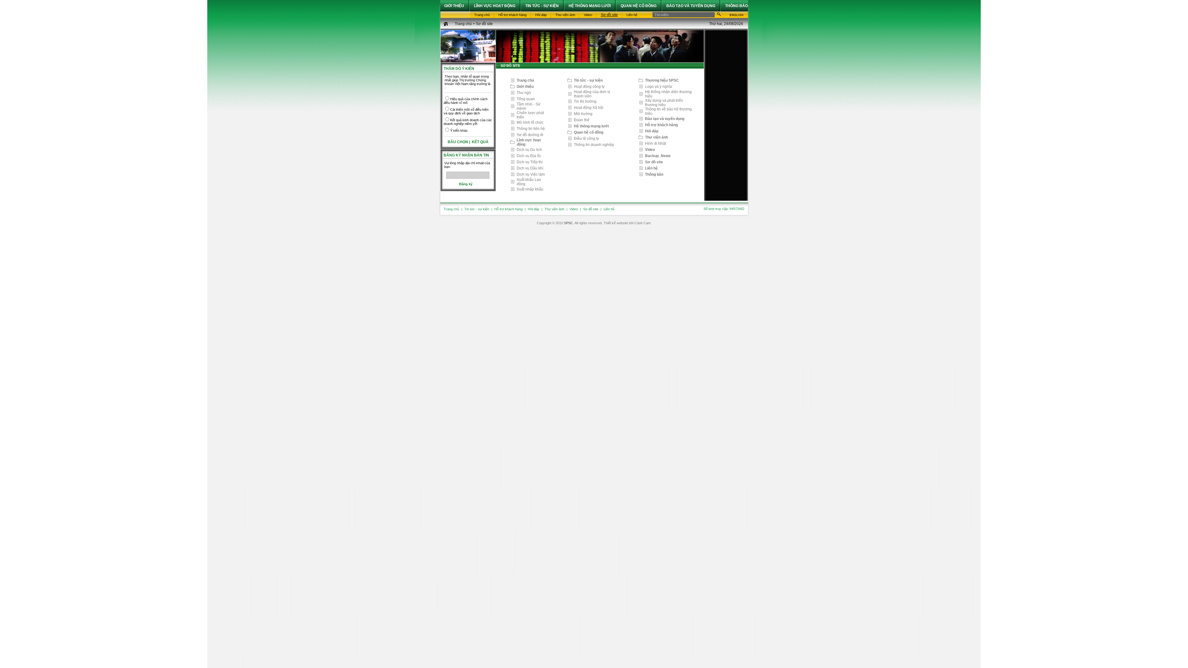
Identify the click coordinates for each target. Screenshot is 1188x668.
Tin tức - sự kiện (588, 80)
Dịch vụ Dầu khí (530, 168)
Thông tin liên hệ (531, 128)
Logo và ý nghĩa (658, 86)
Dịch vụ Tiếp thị (530, 162)
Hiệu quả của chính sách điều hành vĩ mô (466, 101)
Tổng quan (526, 99)
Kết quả (480, 142)
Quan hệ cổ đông (588, 132)
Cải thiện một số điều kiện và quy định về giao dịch (466, 111)
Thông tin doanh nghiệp (594, 145)
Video (650, 150)
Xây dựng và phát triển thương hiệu (664, 102)
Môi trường (583, 114)
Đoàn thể (581, 120)
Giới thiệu (525, 86)
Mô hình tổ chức (530, 122)
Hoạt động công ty (589, 86)
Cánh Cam (643, 223)
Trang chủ (463, 24)
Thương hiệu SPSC (662, 80)
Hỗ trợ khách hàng (661, 125)
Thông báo (654, 174)
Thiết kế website (616, 223)
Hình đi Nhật (655, 143)
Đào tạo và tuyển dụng (664, 119)
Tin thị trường (585, 101)
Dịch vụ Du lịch (529, 150)
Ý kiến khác (459, 130)
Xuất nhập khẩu (530, 189)
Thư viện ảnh (656, 137)
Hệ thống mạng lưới (591, 126)
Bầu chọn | (459, 142)
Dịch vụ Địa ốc (529, 156)
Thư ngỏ (524, 93)
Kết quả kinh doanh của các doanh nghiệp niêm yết (468, 122)
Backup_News (658, 156)
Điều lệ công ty (586, 138)
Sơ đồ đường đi (530, 135)
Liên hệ (651, 168)
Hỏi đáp (651, 131)
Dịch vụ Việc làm (531, 174)
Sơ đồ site (484, 24)
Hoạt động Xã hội (588, 107)
